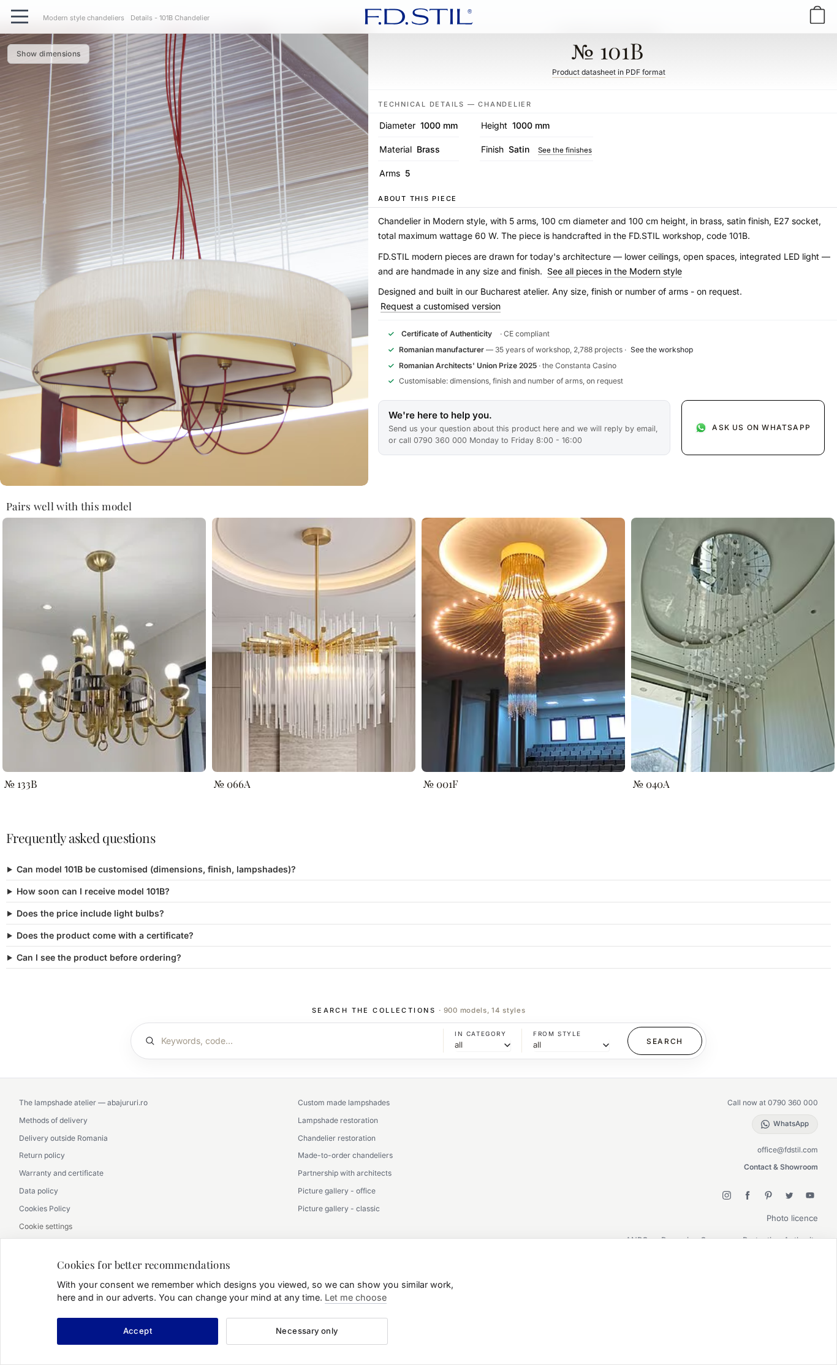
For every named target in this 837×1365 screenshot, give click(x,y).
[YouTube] (810, 1195)
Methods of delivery (53, 1120)
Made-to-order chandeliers (345, 1155)
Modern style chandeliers (83, 17)
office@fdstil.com (787, 1149)
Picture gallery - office (337, 1190)
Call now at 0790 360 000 (772, 1102)
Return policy (42, 1155)
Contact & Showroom (781, 1166)
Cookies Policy (44, 1208)
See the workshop (662, 349)
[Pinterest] (768, 1195)
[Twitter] (789, 1195)
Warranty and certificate (61, 1173)
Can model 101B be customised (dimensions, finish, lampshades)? (156, 869)
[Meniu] (19, 16)
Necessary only (307, 1331)
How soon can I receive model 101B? (93, 891)
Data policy (38, 1190)
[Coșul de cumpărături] (817, 16)
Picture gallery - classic (339, 1208)
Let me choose (356, 1297)
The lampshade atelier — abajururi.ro (83, 1102)
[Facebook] (747, 1195)
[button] (524, 427)
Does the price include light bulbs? (90, 913)
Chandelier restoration (337, 1138)
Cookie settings (45, 1226)
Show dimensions (48, 53)
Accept (137, 1331)
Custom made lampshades (344, 1102)
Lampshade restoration (338, 1120)
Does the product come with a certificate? (105, 935)
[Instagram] (727, 1195)
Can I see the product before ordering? (99, 957)
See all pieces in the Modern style (614, 271)
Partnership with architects (345, 1173)
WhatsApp (791, 1123)
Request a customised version (441, 306)
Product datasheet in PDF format (608, 72)
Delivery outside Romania (63, 1138)
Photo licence (792, 1218)
